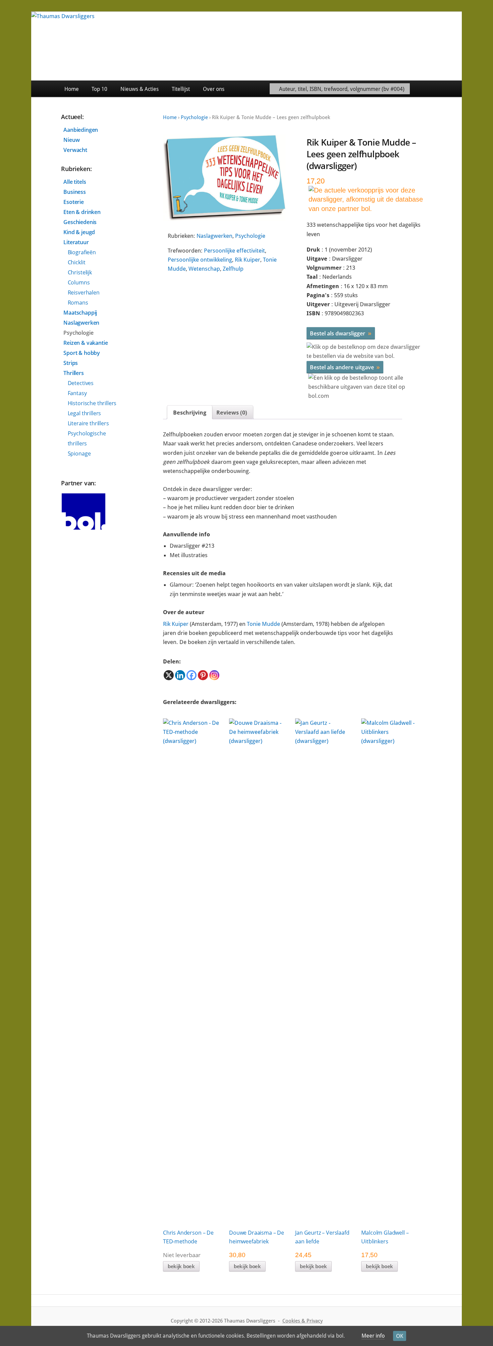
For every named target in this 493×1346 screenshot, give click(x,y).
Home (71, 89)
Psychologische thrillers (87, 438)
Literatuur (76, 242)
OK (399, 1336)
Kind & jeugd (79, 232)
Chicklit (77, 262)
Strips (70, 363)
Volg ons (446, 88)
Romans (78, 302)
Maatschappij (80, 312)
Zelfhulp (233, 268)
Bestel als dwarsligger (341, 333)
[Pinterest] (203, 675)
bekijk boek (181, 1266)
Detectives (81, 383)
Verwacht (75, 150)
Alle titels (74, 181)
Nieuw (71, 140)
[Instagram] (214, 675)
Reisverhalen (84, 292)
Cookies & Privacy (302, 1321)
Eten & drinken (82, 212)
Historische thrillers (92, 403)
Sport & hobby (81, 353)
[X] (169, 675)
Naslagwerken (214, 235)
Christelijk (80, 272)
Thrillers (73, 373)
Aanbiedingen (80, 129)
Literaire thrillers (88, 423)
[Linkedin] (180, 675)
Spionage (79, 453)
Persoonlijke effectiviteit (234, 250)
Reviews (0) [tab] (231, 412)
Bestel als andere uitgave (345, 367)
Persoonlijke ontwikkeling (200, 259)
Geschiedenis (80, 222)
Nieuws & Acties (139, 89)
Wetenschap (204, 268)
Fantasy (77, 393)
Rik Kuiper (247, 259)
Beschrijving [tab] (189, 412)
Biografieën (82, 252)
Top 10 (99, 89)
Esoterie (73, 202)
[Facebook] (191, 675)
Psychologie (194, 117)
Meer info (373, 1336)
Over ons (213, 89)
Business (74, 192)
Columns (79, 282)
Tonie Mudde (263, 624)
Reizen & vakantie (85, 342)
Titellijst (181, 89)
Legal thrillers (84, 413)
